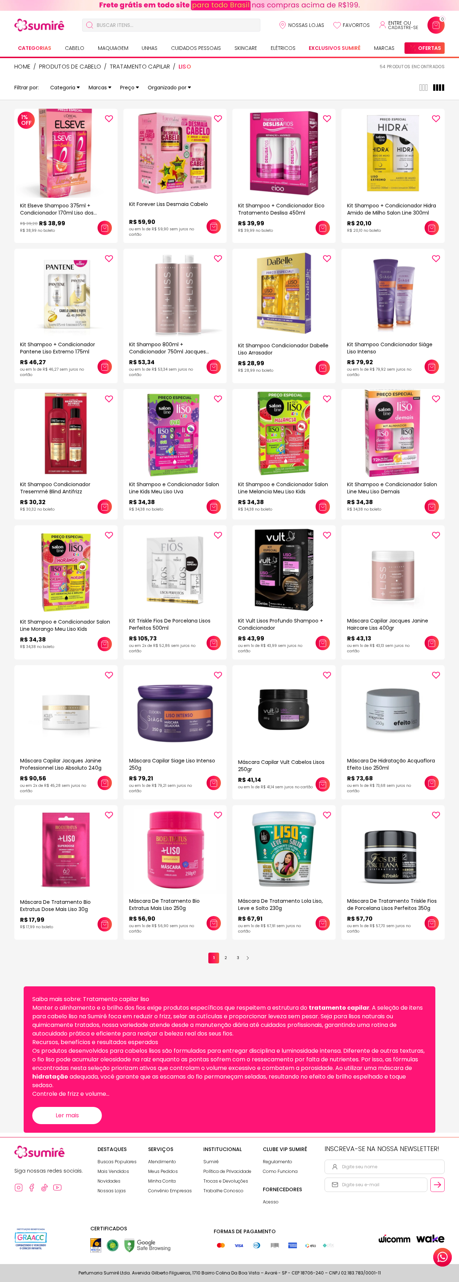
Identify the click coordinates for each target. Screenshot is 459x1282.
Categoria (62, 87)
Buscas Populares (117, 1162)
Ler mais (67, 1115)
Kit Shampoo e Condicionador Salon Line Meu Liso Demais (392, 488)
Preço (127, 87)
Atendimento (162, 1162)
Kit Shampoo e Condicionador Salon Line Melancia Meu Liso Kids (283, 488)
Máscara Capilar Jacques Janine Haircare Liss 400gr (387, 624)
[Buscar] (89, 25)
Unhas (149, 48)
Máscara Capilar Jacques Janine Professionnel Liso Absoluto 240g (60, 764)
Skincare (246, 48)
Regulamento (277, 1162)
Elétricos (283, 48)
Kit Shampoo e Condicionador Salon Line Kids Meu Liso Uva (174, 488)
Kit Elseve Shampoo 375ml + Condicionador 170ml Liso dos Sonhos (57, 213)
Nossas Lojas (306, 25)
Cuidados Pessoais (196, 48)
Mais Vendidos (113, 1171)
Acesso (271, 1202)
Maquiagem (113, 48)
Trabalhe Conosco (223, 1191)
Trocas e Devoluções (225, 1181)
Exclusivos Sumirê (334, 48)
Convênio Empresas (170, 1191)
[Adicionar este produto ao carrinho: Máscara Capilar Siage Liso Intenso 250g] (214, 783)
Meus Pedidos (163, 1171)
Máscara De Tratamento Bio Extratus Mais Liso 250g (164, 904)
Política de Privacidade (227, 1171)
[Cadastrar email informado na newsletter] (437, 1185)
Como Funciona (280, 1171)
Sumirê (211, 1162)
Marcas (384, 48)
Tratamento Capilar (140, 67)
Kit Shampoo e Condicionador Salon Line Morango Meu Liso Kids (65, 625)
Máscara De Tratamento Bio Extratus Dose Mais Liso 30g (55, 905)
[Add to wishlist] (109, 118)
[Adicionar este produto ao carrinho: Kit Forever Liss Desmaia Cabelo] (214, 226)
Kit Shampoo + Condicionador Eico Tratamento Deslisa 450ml (281, 209)
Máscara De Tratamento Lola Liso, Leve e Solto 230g (280, 904)
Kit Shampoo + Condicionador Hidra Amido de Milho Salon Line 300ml (391, 209)
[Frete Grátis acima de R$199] (229, 5)
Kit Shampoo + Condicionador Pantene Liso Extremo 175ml (57, 348)
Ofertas (429, 48)
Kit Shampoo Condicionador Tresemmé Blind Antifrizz (55, 488)
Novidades (109, 1181)
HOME (22, 67)
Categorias (34, 48)
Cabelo (74, 48)
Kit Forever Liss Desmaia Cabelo (168, 204)
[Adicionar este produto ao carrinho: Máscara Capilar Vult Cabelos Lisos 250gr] (323, 784)
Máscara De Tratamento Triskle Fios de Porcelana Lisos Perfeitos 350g (392, 904)
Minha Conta (162, 1181)
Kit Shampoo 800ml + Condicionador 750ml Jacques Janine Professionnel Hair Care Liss (171, 351)
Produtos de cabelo (70, 67)
